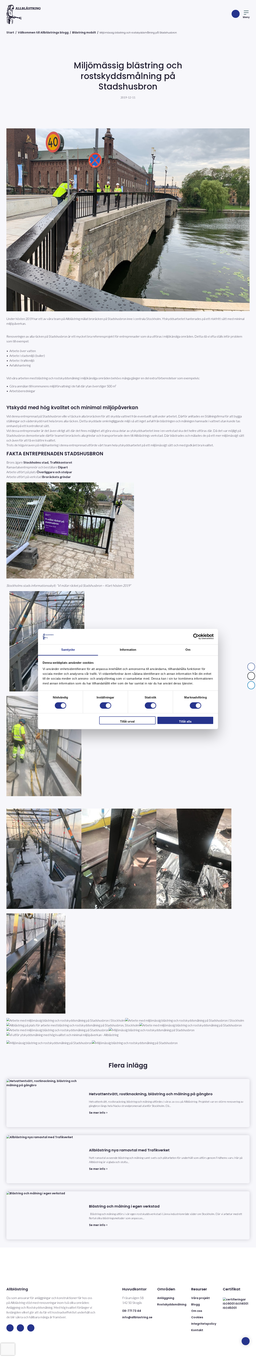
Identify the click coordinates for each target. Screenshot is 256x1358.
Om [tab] (187, 649)
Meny (246, 17)
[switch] (105, 705)
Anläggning (165, 1298)
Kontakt (197, 1330)
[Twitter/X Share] (251, 676)
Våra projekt (200, 1298)
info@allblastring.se (137, 1317)
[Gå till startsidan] (23, 14)
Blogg (195, 1304)
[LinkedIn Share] (251, 685)
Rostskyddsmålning (171, 1304)
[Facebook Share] (251, 667)
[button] (251, 693)
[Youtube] (30, 1328)
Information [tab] (128, 649)
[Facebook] (20, 1328)
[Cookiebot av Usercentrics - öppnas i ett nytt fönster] (196, 637)
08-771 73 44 (131, 1311)
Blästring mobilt (84, 32)
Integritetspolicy (203, 1324)
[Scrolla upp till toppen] (246, 1341)
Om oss (196, 1311)
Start (10, 32)
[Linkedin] (10, 1328)
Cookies (197, 1317)
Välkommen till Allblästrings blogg (43, 32)
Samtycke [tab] (68, 649)
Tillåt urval (127, 721)
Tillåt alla (185, 721)
